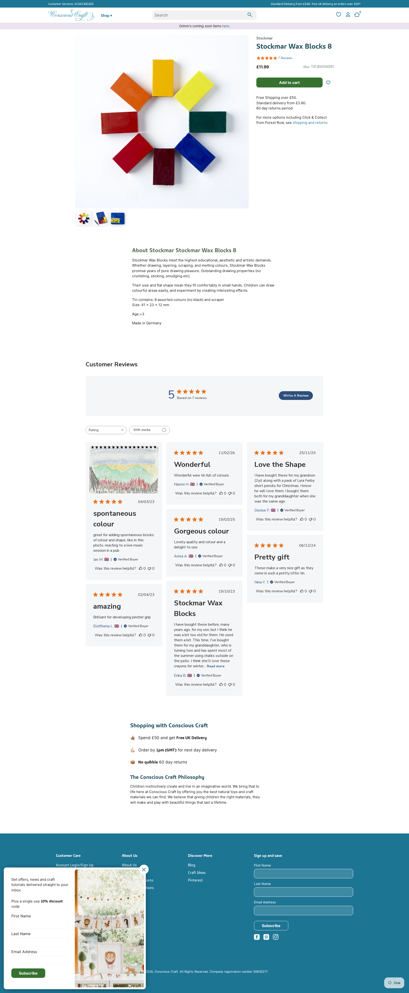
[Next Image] (244, 132)
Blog (191, 864)
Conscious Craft (166, 971)
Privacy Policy (133, 895)
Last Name (262, 884)
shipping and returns (310, 122)
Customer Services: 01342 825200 (70, 3)
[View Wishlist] (338, 15)
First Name (262, 865)
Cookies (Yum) (133, 902)
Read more (215, 666)
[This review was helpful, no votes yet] (140, 568)
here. (226, 26)
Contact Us (131, 872)
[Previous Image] (79, 132)
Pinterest (195, 880)
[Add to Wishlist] (330, 82)
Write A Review (296, 395)
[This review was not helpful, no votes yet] (149, 568)
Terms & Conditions (138, 887)
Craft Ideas (197, 872)
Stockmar (264, 38)
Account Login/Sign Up (74, 864)
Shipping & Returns (137, 880)
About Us (129, 864)
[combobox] (204, 15)
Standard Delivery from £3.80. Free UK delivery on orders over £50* (316, 3)
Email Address (265, 902)
